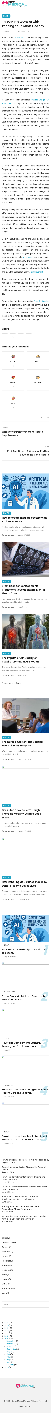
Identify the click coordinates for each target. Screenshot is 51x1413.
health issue (20, 37)
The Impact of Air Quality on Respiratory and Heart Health (20, 660)
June (9, 1357)
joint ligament (36, 272)
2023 (6, 1331)
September (11, 1349)
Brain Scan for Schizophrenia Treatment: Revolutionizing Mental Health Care (23, 589)
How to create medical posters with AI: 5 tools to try (24, 519)
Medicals (6, 1270)
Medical (5, 1265)
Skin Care (6, 1283)
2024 (6, 1328)
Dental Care (9, 992)
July (8, 1354)
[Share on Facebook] (5, 336)
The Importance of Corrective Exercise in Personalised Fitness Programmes (20, 1207)
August (10, 1352)
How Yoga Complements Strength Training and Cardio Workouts (21, 1044)
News (4, 1274)
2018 (6, 1367)
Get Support (25, 1407)
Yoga (6, 1038)
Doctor (5, 1247)
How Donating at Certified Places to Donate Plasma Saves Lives (24, 884)
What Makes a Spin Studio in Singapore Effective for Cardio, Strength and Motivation (24, 1217)
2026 (6, 1323)
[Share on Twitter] (13, 336)
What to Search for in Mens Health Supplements (22, 433)
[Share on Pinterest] (21, 336)
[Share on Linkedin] (29, 336)
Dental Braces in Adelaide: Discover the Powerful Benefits (24, 998)
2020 (7, 1338)
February (10, 1365)
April (8, 1362)
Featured (6, 1251)
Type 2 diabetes (41, 301)
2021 (6, 1336)
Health (6, 16)
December (11, 1341)
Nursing (5, 1279)
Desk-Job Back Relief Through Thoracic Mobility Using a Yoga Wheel (21, 813)
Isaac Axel (9, 535)
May (8, 1359)
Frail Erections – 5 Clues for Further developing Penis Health (28, 452)
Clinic (4, 1238)
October (10, 1346)
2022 (6, 1333)
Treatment (9, 1085)
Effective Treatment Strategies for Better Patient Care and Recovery (25, 1091)
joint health (27, 257)
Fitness (5, 1256)
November (11, 1344)
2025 (6, 1325)
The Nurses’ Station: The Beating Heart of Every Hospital (22, 743)
